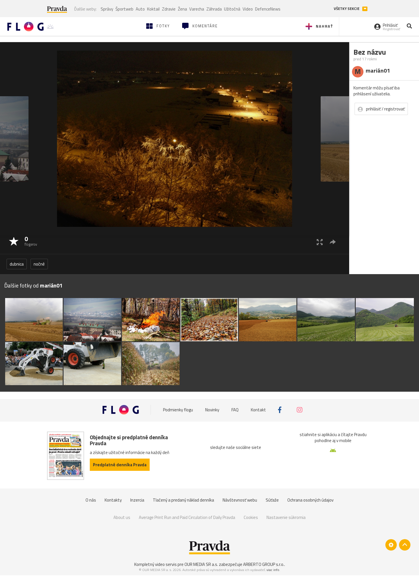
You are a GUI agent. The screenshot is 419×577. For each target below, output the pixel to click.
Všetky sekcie (347, 8)
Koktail (153, 9)
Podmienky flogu (178, 409)
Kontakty (113, 500)
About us (121, 517)
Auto (140, 9)
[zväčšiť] (320, 242)
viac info (273, 569)
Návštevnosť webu (240, 500)
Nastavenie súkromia (286, 517)
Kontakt (258, 409)
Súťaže (272, 500)
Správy (107, 9)
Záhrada (214, 9)
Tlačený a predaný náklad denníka (183, 500)
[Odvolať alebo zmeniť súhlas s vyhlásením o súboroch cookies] (391, 545)
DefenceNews (267, 9)
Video (248, 9)
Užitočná (232, 9)
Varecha (196, 9)
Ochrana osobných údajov (310, 500)
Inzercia (137, 500)
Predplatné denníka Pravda (120, 464)
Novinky (212, 409)
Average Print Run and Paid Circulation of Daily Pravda (187, 517)
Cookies (251, 517)
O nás (91, 500)
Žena (182, 9)
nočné (39, 264)
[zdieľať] (333, 242)
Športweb (124, 9)
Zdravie (169, 9)
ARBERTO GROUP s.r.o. (263, 564)
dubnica (17, 264)
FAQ (235, 409)
